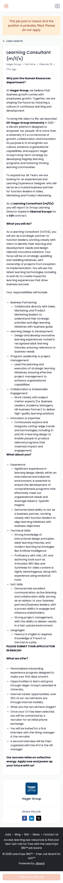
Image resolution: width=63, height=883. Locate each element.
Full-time (30, 64)
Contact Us (50, 834)
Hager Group (13, 64)
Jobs (8, 834)
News (36, 834)
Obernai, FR (45, 64)
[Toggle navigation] (57, 6)
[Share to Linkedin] (31, 818)
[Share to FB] (24, 818)
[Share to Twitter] (38, 818)
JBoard (40, 863)
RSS (26, 834)
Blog (17, 834)
